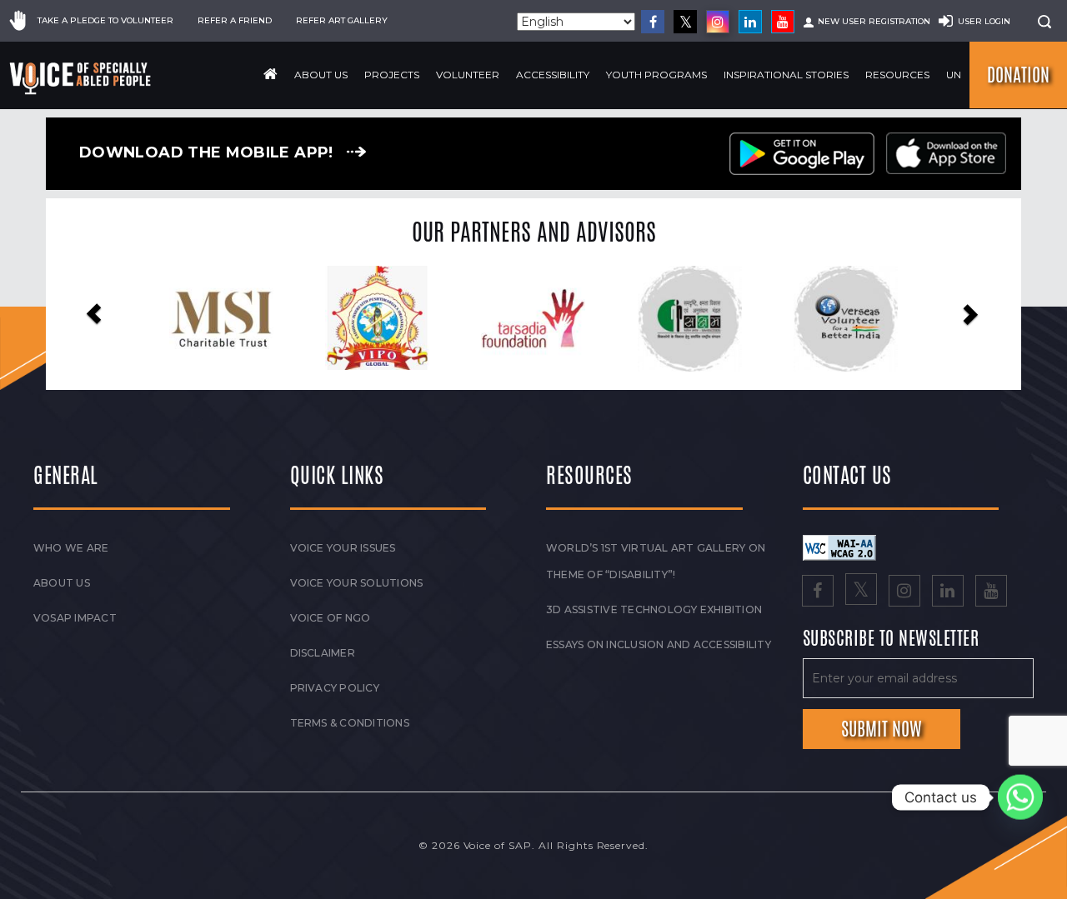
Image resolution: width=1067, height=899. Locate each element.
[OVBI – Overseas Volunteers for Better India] (760, 319)
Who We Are (70, 548)
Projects (391, 74)
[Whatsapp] (1020, 797)
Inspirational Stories (786, 74)
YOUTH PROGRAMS (656, 74)
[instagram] (718, 21)
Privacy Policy (334, 688)
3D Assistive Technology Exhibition (654, 609)
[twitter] (685, 21)
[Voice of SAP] (81, 78)
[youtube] (783, 21)
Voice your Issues (343, 548)
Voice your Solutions (356, 583)
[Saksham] (604, 319)
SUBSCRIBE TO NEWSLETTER (891, 639)
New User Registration (874, 21)
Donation (1018, 75)
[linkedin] (750, 21)
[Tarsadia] (448, 318)
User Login (984, 21)
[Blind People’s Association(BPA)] (916, 319)
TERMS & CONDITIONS (349, 723)
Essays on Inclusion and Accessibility (658, 644)
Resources (897, 74)
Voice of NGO (330, 618)
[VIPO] (292, 318)
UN (953, 74)
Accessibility (552, 74)
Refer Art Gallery (342, 20)
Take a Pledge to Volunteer (105, 20)
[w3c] (839, 546)
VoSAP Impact (75, 618)
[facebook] (653, 21)
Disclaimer (322, 653)
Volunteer (467, 74)
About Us (321, 74)
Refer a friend (235, 20)
